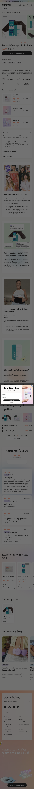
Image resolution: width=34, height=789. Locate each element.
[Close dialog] (32, 386)
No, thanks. (11, 402)
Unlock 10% (11, 400)
